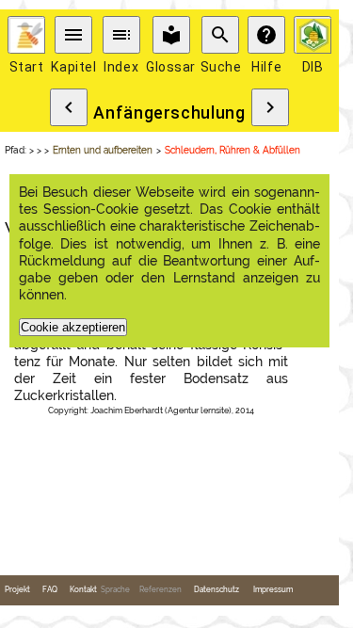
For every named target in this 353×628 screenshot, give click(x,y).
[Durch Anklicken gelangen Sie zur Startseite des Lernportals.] (26, 35)
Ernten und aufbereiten (102, 150)
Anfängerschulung (169, 113)
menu (73, 35)
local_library (171, 35)
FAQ (49, 590)
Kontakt (83, 590)
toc (121, 35)
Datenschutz (216, 590)
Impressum (273, 590)
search (220, 35)
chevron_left (68, 107)
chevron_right (270, 107)
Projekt (17, 590)
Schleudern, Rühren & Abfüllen (232, 150)
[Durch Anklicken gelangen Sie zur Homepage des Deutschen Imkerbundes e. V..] (312, 35)
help (266, 35)
